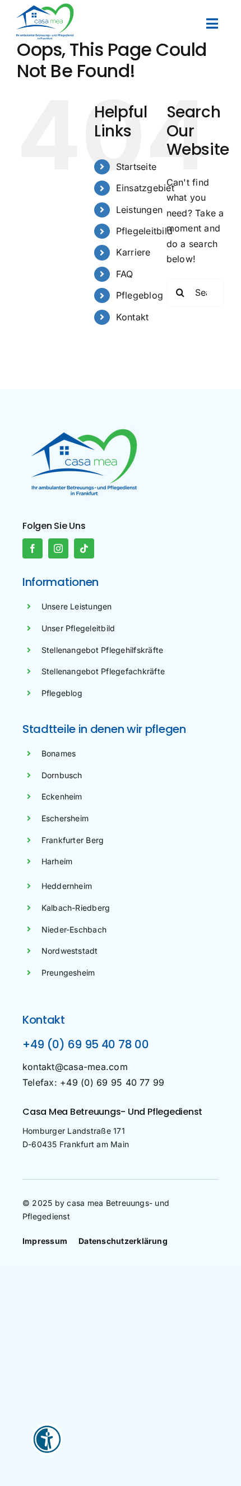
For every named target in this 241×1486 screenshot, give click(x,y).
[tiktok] (84, 548)
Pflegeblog (139, 295)
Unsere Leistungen (76, 606)
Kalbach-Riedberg (75, 907)
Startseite (136, 166)
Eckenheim (61, 796)
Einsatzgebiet (145, 187)
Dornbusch (61, 775)
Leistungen (139, 209)
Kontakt (132, 317)
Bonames (58, 753)
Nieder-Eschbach (74, 929)
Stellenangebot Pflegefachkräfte (103, 671)
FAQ (124, 274)
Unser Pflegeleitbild (78, 628)
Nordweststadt (69, 950)
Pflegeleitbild (144, 230)
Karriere (133, 252)
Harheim (57, 861)
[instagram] (58, 548)
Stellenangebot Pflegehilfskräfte (102, 650)
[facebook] (32, 548)
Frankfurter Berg (72, 840)
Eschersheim (65, 818)
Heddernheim (66, 886)
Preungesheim (68, 972)
